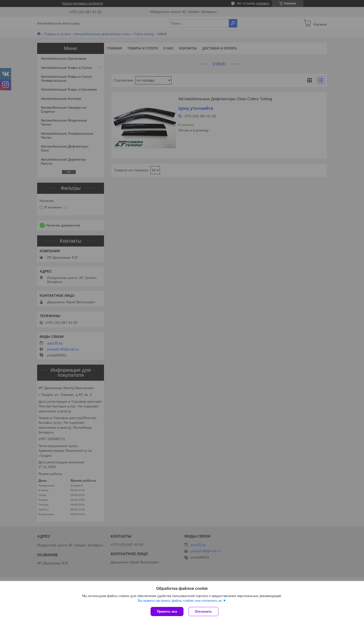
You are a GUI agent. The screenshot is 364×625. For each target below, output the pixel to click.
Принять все (167, 611)
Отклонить (203, 611)
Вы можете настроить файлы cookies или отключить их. (180, 600)
